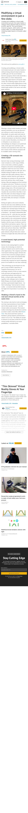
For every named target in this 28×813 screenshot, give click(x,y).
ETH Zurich (12, 468)
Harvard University (13, 533)
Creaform (7, 408)
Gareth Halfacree (4, 502)
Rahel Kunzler (4, 468)
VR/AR (2, 4)
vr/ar (2, 332)
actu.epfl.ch (21, 64)
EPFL (15, 39)
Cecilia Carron (8, 39)
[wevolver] (5, 2)
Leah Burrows (4, 533)
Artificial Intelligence (10, 4)
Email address (4, 567)
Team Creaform (8, 407)
